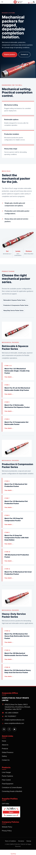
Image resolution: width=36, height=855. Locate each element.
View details (9, 377)
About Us (5, 745)
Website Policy (7, 827)
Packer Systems (7, 776)
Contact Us (6, 760)
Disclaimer (21, 841)
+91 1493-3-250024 (10, 713)
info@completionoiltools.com (13, 720)
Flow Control (6, 780)
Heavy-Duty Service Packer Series (13, 310)
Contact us (24, 54)
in (4, 729)
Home (4, 741)
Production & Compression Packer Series (15, 305)
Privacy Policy (7, 831)
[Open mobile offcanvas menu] (2, 2)
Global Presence (7, 752)
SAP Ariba (5, 803)
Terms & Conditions (10, 841)
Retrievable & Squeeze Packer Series (14, 300)
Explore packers (9, 54)
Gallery (4, 756)
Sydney (13, 854)
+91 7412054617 (9, 716)
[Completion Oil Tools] (18, 2)
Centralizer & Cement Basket (12, 787)
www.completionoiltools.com (13, 723)
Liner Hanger (6, 772)
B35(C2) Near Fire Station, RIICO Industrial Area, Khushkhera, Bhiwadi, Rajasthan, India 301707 (16, 707)
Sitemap (28, 841)
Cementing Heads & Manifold (12, 791)
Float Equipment (7, 784)
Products (5, 748)
